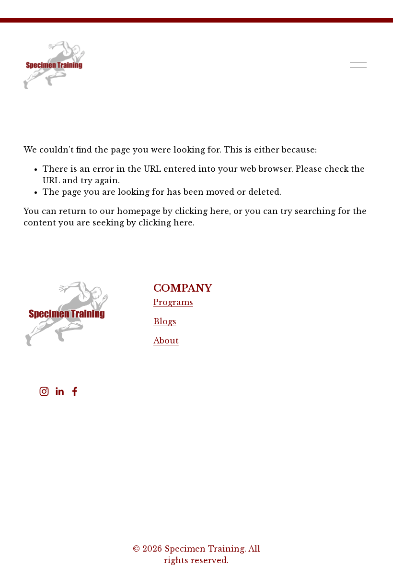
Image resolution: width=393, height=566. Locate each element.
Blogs (164, 321)
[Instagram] (44, 391)
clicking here (202, 211)
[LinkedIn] (59, 391)
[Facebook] (75, 391)
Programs (173, 302)
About (166, 340)
